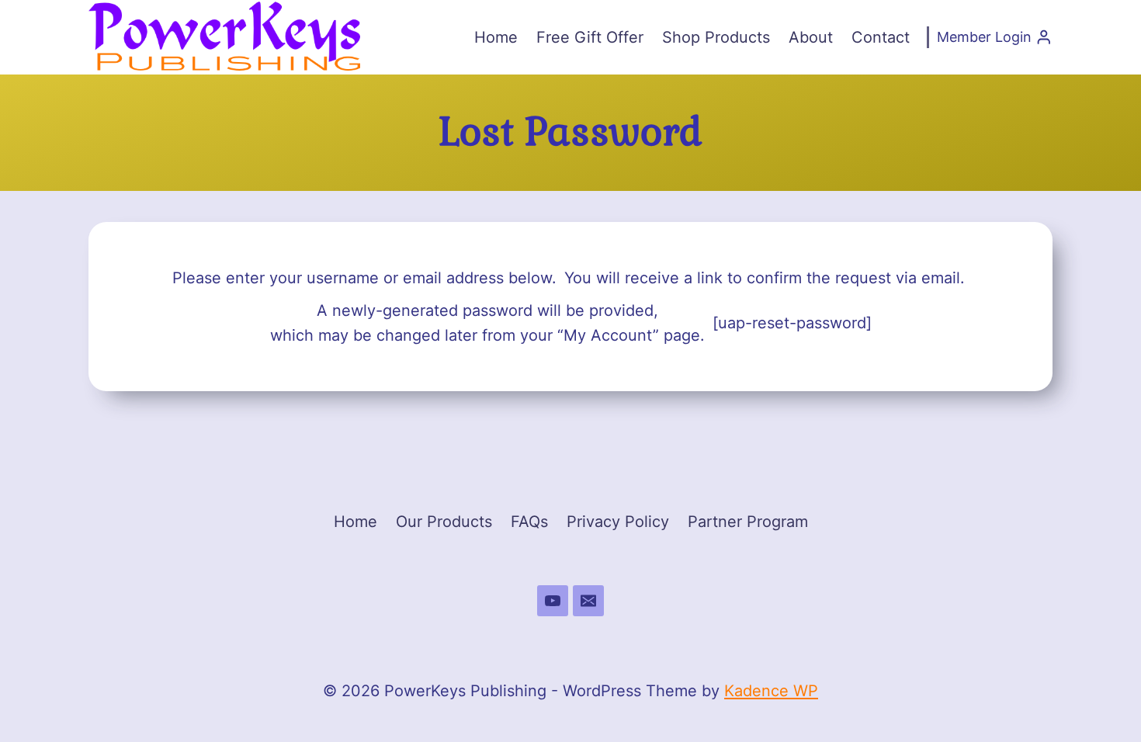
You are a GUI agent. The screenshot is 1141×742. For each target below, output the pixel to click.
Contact (880, 37)
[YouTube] (552, 600)
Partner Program (748, 521)
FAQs (529, 521)
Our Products (444, 521)
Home (496, 37)
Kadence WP (771, 690)
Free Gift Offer (589, 37)
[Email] (588, 600)
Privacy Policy (618, 521)
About (811, 37)
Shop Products (716, 37)
